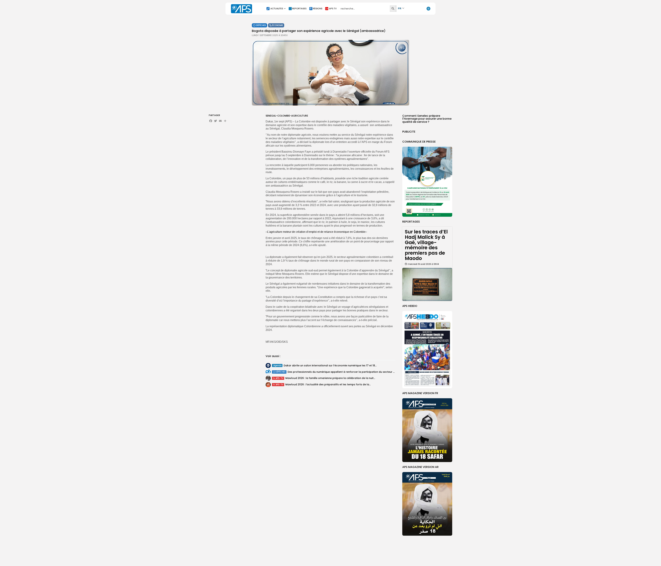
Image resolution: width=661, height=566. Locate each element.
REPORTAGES (299, 8)
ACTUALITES (276, 8)
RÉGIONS (317, 8)
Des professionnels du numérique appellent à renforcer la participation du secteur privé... (344, 372)
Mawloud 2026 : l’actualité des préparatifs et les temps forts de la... (328, 384)
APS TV (333, 8)
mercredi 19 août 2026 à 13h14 (423, 264)
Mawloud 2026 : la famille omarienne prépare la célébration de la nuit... (330, 378)
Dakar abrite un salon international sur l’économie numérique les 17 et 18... (330, 365)
